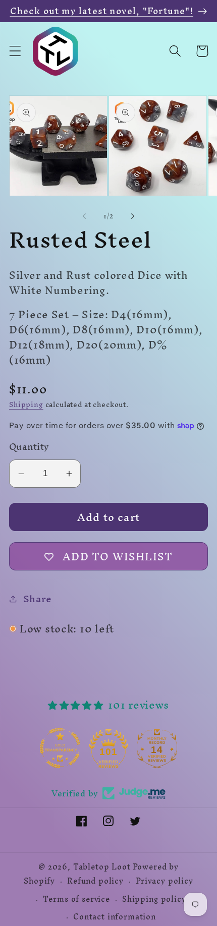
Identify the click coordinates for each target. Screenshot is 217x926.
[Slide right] (133, 216)
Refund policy (95, 881)
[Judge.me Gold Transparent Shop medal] (61, 748)
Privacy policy (164, 881)
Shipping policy (154, 899)
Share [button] (37, 599)
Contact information (114, 916)
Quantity (29, 446)
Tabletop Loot (102, 867)
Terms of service (76, 899)
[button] (15, 51)
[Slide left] (84, 216)
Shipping (26, 405)
